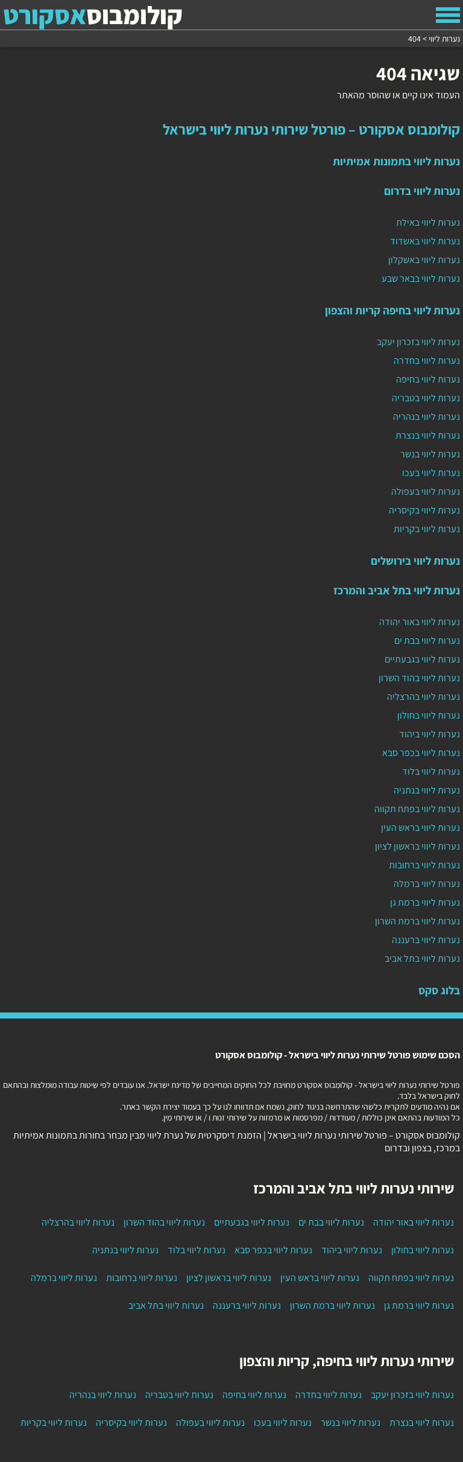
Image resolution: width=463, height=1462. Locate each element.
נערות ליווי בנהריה (426, 416)
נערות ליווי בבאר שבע (421, 278)
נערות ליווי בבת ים (427, 640)
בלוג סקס (439, 990)
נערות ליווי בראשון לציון (417, 846)
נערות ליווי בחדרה (427, 360)
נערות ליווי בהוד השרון (419, 678)
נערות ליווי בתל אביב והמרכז (396, 590)
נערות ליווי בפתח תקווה (417, 809)
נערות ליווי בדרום (422, 190)
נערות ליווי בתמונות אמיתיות (396, 161)
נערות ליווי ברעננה (426, 939)
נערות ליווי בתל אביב (422, 958)
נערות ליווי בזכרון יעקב (418, 341)
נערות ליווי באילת (428, 222)
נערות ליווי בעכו (431, 472)
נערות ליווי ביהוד (429, 734)
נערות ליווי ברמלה (427, 883)
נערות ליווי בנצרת (427, 435)
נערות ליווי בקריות (427, 529)
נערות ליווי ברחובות (424, 865)
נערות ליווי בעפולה (425, 491)
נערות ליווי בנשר (430, 454)
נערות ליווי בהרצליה (423, 696)
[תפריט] (448, 15)
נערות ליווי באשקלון (424, 259)
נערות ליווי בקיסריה (424, 510)
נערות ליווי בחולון (428, 715)
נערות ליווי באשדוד (425, 241)
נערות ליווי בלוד (431, 771)
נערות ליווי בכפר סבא (421, 752)
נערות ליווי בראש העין (420, 827)
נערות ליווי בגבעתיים (422, 659)
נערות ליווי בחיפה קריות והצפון (392, 310)
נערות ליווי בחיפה (428, 379)
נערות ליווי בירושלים (415, 560)
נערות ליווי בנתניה (427, 790)
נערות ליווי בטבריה (426, 398)
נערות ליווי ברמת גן (425, 902)
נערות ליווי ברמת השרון (417, 921)
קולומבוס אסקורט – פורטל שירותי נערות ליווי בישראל (311, 129)
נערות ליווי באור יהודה (419, 621)
